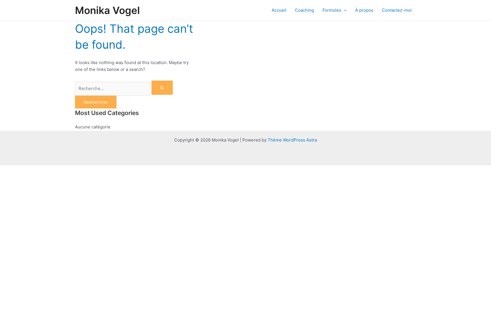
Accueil (279, 10)
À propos (364, 10)
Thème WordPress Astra (292, 140)
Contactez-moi (397, 10)
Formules (332, 10)
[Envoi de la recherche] (162, 88)
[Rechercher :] (124, 88)
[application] (344, 10)
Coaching (304, 10)
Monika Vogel (107, 10)
